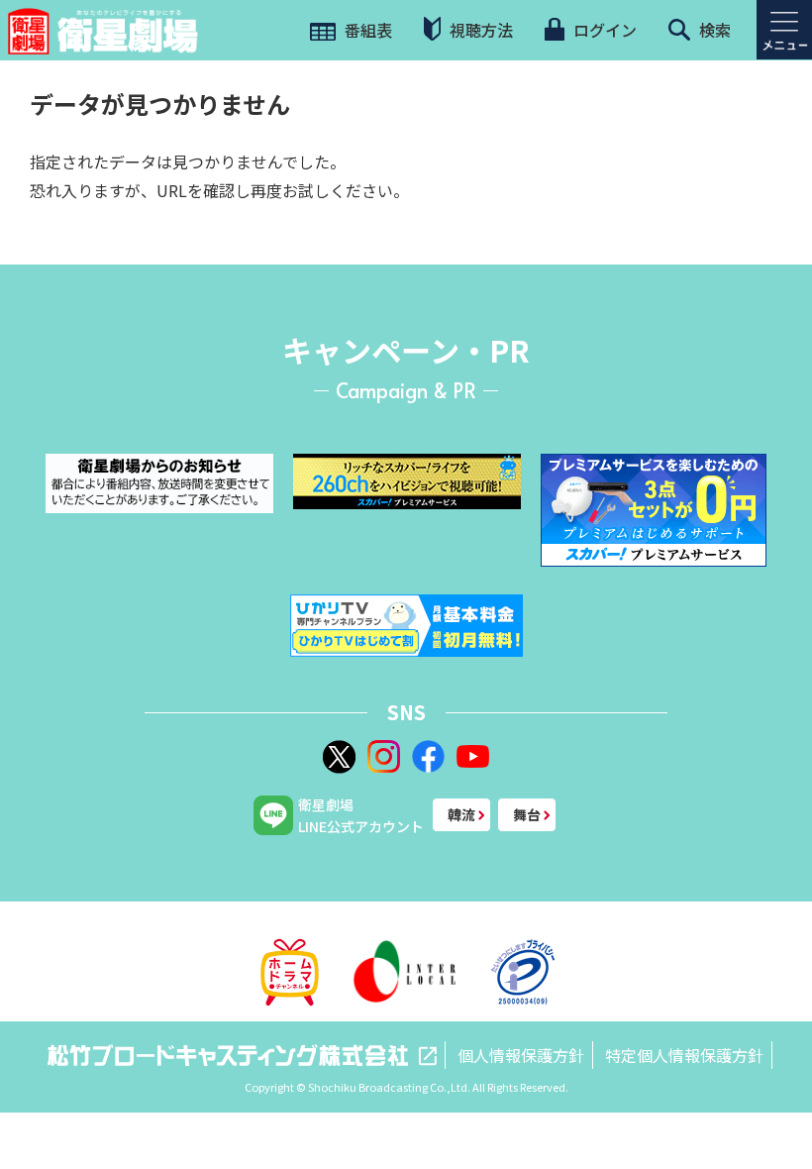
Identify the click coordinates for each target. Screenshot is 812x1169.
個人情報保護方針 (520, 1055)
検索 (713, 30)
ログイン (603, 30)
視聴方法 (479, 30)
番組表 (366, 30)
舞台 (527, 814)
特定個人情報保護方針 (684, 1055)
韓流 (461, 814)
